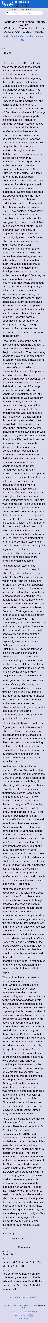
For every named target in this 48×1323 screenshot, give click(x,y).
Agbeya (20, 1300)
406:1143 (5, 1254)
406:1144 (5, 1266)
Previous (39, 31)
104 (35, 9)
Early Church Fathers (14, 31)
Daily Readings (12, 1300)
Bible (5, 1300)
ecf (30, 9)
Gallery (36, 1300)
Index (30, 31)
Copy (31, 1311)
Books (26, 1300)
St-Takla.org (15, 9)
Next (23, 35)
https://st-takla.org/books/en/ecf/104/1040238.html (24, 1307)
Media (42, 1300)
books (22, 9)
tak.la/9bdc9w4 (24, 1313)
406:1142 (5, 1247)
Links (24, 1303)
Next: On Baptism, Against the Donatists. (24, 1293)
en (26, 9)
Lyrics (31, 1300)
